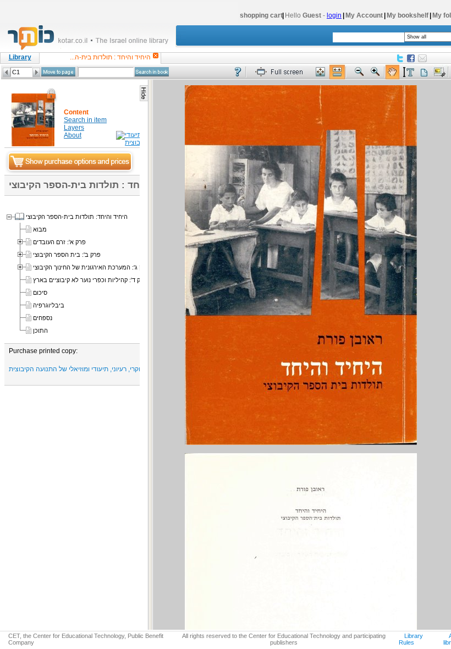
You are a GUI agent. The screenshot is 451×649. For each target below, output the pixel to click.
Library (20, 57)
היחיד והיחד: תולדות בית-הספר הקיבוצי (77, 216)
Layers (74, 127)
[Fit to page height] (320, 72)
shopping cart (261, 15)
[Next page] (36, 72)
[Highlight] (408, 72)
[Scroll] (392, 72)
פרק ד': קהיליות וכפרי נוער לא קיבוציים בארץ (90, 280)
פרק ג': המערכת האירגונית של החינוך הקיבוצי (91, 267)
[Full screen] (282, 72)
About (72, 135)
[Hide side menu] (144, 93)
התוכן (40, 330)
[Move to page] (58, 71)
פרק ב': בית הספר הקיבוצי (67, 254)
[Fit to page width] (337, 72)
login (334, 15)
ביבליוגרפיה (48, 305)
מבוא (40, 229)
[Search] (152, 71)
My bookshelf (407, 15)
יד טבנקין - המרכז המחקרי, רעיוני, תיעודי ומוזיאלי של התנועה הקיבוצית (106, 369)
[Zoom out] (359, 72)
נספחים (42, 318)
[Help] (237, 72)
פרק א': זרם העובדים (59, 242)
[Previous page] (6, 72)
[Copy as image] (439, 72)
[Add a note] (423, 72)
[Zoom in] (375, 72)
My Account (364, 15)
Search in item (85, 120)
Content (76, 112)
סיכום (40, 292)
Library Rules (411, 639)
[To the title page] (93, 49)
